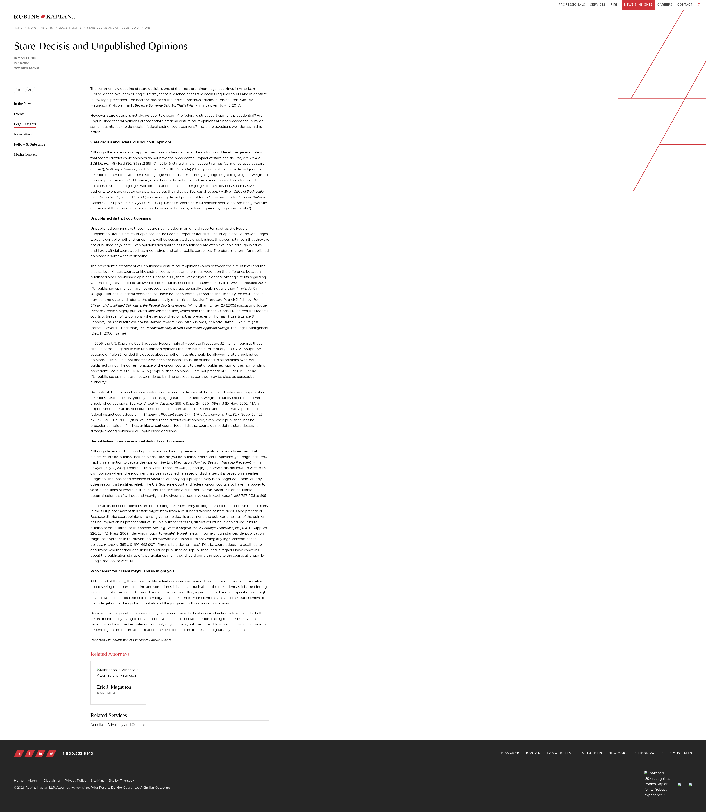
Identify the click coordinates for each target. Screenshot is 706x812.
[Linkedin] (40, 753)
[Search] (698, 4)
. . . (222, 462)
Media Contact (25, 154)
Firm (615, 4)
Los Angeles (559, 753)
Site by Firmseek (121, 780)
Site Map (97, 780)
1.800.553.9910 (78, 754)
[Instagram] (51, 753)
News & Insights (638, 4)
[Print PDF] (19, 90)
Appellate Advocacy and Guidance (119, 725)
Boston (533, 753)
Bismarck (510, 753)
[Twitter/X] (19, 753)
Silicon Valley (648, 753)
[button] (29, 92)
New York (618, 753)
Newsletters (23, 134)
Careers (664, 4)
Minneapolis (590, 753)
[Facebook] (29, 753)
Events (19, 114)
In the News (23, 103)
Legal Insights (70, 28)
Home (18, 28)
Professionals (571, 4)
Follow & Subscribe (29, 144)
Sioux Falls (681, 753)
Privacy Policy (75, 780)
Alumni (33, 780)
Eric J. (114, 687)
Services (598, 4)
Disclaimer (52, 780)
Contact (684, 4)
